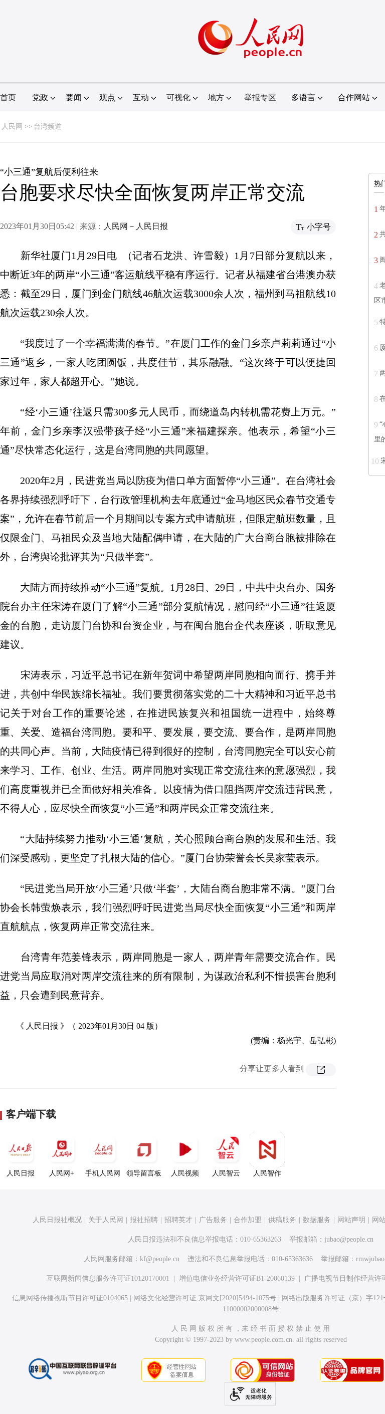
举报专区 (260, 97)
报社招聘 (144, 1220)
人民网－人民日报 (136, 226)
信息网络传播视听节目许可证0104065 (70, 1298)
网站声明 (351, 1220)
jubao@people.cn (348, 1239)
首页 (8, 97)
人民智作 (267, 1173)
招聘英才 (178, 1220)
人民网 (12, 126)
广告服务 (213, 1220)
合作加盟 (248, 1220)
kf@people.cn (159, 1259)
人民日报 (21, 1173)
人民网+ (61, 1173)
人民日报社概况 (57, 1220)
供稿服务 (282, 1220)
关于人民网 (105, 1220)
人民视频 (185, 1173)
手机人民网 (102, 1173)
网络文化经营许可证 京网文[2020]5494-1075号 (204, 1298)
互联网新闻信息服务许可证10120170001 (108, 1278)
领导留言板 (143, 1173)
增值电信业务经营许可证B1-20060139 (237, 1278)
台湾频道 (48, 126)
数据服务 (317, 1220)
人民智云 (226, 1173)
